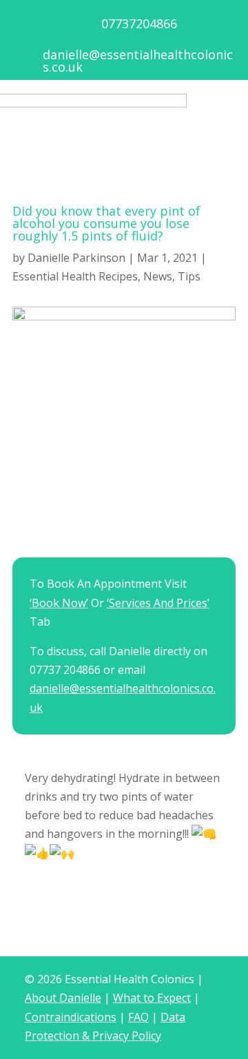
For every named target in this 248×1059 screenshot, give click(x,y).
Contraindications (70, 1017)
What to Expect (152, 997)
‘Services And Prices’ (158, 602)
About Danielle (63, 997)
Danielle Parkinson (76, 257)
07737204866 (139, 23)
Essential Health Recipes (75, 276)
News (157, 276)
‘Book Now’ (59, 602)
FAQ (138, 1017)
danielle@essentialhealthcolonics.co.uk (138, 60)
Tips (189, 276)
